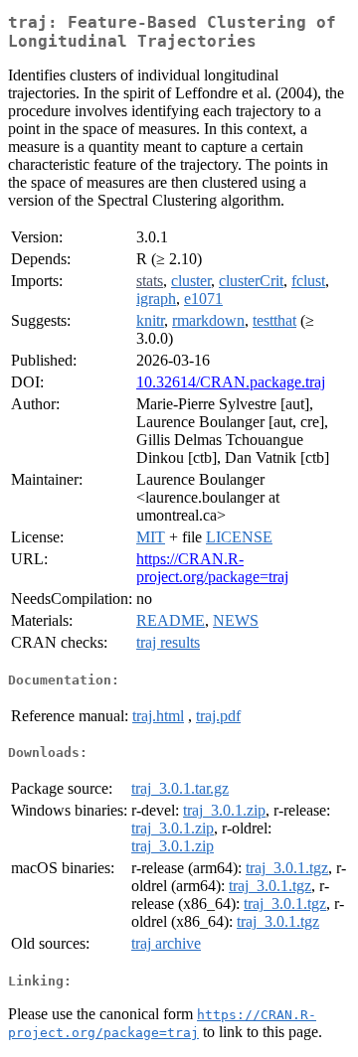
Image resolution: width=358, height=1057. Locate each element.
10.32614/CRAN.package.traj (230, 382)
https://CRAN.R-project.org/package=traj (212, 567)
